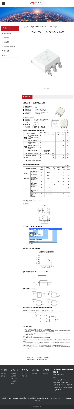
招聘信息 (45, 373)
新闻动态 (24, 373)
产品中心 (27, 27)
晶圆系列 (6, 37)
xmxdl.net (37, 400)
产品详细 (27, 97)
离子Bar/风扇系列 (9, 46)
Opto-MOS (34, 27)
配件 (5, 55)
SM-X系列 (14, 378)
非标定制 (6, 51)
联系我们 (3, 376)
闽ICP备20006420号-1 (56, 398)
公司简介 (3, 373)
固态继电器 (7, 33)
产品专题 (24, 376)
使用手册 (34, 373)
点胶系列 (6, 42)
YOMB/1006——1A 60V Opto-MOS (37, 359)
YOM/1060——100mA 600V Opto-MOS (38, 357)
